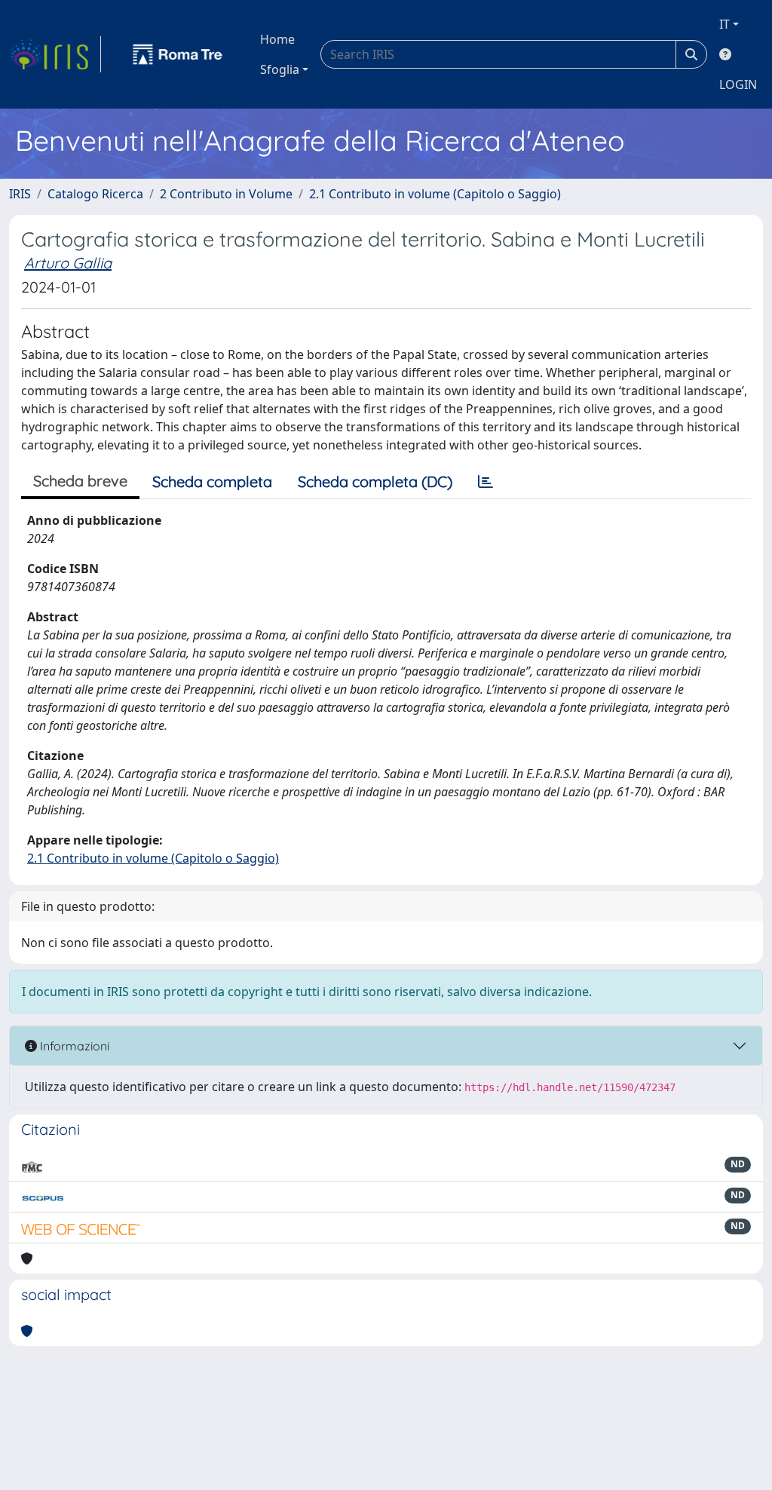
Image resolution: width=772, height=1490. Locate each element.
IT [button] (724, 24)
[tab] (485, 482)
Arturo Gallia (68, 262)
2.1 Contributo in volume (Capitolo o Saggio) (435, 193)
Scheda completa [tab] (212, 481)
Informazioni (73, 1045)
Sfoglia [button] (279, 69)
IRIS (20, 193)
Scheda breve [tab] (80, 480)
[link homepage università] (178, 54)
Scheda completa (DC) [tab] (375, 481)
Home (277, 39)
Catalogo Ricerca (95, 193)
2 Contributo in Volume (226, 193)
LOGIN (738, 84)
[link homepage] (55, 54)
